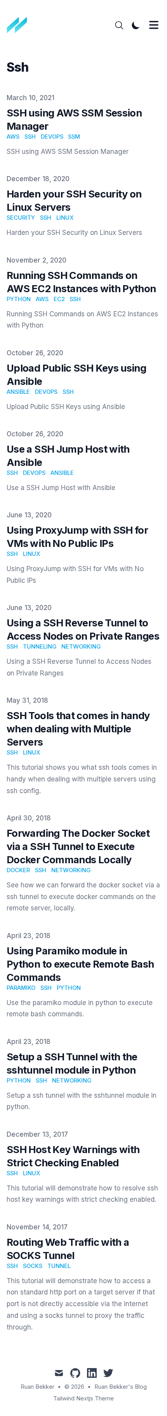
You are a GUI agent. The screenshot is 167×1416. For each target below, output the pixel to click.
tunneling (39, 646)
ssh (30, 136)
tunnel (59, 1266)
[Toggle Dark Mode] (136, 25)
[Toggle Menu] (153, 25)
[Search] (119, 25)
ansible (18, 391)
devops (52, 136)
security (21, 217)
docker (18, 870)
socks (32, 1266)
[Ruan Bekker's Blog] (20, 25)
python (19, 299)
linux (65, 217)
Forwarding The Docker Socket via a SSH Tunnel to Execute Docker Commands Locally (78, 846)
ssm (74, 136)
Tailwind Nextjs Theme (83, 1398)
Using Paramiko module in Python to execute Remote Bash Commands (80, 964)
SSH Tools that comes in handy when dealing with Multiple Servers (78, 728)
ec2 (59, 299)
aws (13, 136)
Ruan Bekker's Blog (120, 1386)
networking (81, 646)
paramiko (21, 987)
